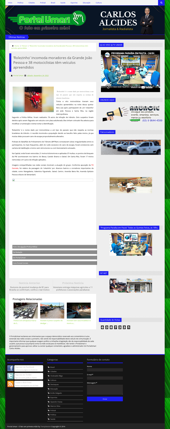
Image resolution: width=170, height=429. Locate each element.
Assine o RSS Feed (23, 382)
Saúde (62, 2)
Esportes (74, 2)
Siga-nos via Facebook (24, 367)
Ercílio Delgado (56, 393)
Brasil (53, 2)
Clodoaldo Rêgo (56, 376)
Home (16, 46)
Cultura (99, 2)
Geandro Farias (56, 402)
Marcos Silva (55, 406)
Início (10, 2)
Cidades (32, 2)
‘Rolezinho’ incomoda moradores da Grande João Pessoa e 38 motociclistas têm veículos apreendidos (49, 47)
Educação (86, 2)
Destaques (54, 384)
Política (20, 2)
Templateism (46, 426)
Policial (43, 2)
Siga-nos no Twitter (23, 375)
